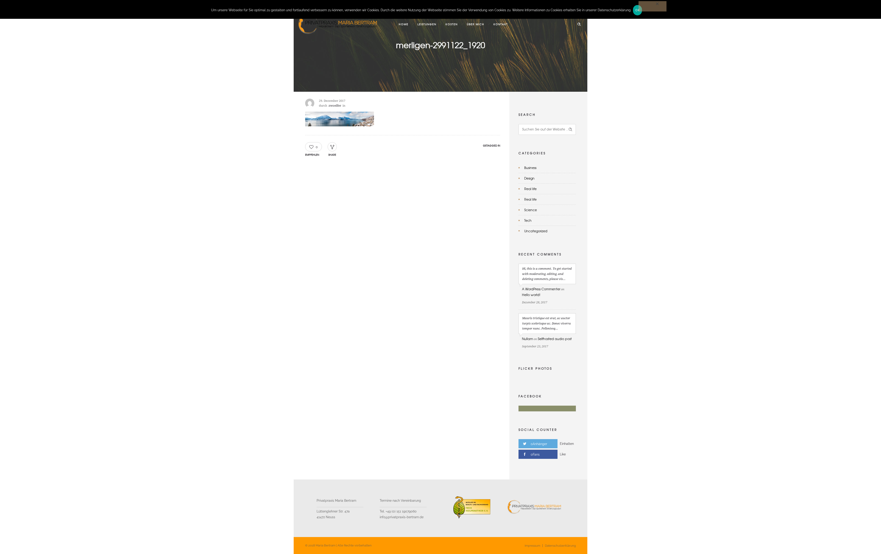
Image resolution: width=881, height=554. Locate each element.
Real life (530, 188)
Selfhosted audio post (555, 338)
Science (530, 210)
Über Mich (475, 24)
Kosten (452, 24)
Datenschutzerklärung (560, 545)
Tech (528, 220)
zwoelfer (335, 105)
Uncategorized (535, 231)
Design (529, 178)
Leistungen (427, 24)
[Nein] (652, 6)
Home (403, 24)
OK (637, 10)
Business (530, 167)
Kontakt (500, 24)
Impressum (532, 545)
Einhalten (567, 444)
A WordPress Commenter (541, 289)
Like (563, 454)
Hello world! (531, 294)
